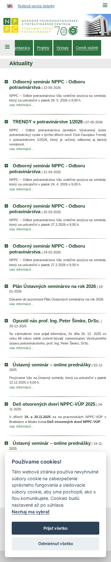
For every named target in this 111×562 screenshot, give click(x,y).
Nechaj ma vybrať (31, 511)
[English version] (8, 4)
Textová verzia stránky (36, 6)
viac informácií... (21, 105)
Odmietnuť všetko (55, 543)
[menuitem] (21, 47)
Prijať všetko (55, 528)
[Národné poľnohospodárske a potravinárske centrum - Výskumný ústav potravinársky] (55, 25)
